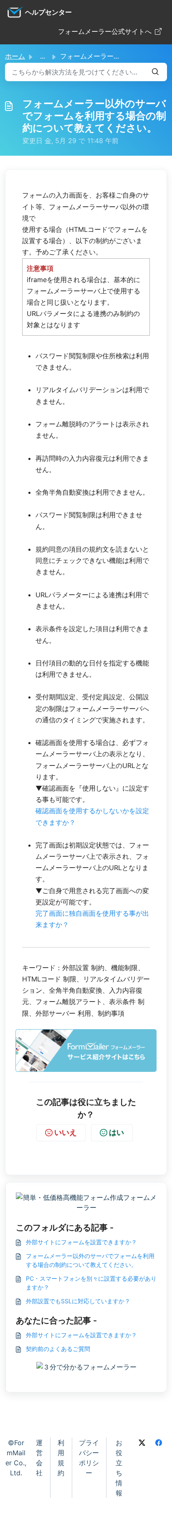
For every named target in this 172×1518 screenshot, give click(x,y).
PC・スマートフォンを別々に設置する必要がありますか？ (91, 1283)
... (42, 56)
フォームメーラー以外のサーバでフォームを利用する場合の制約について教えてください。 (90, 1260)
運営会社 (39, 1457)
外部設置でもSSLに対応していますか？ (78, 1301)
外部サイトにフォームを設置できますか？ (81, 1242)
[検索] (155, 72)
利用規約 (61, 1457)
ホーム (15, 56)
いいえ (65, 1132)
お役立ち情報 (119, 1467)
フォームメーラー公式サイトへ (105, 31)
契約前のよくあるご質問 (58, 1348)
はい (116, 1132)
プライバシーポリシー (89, 1457)
